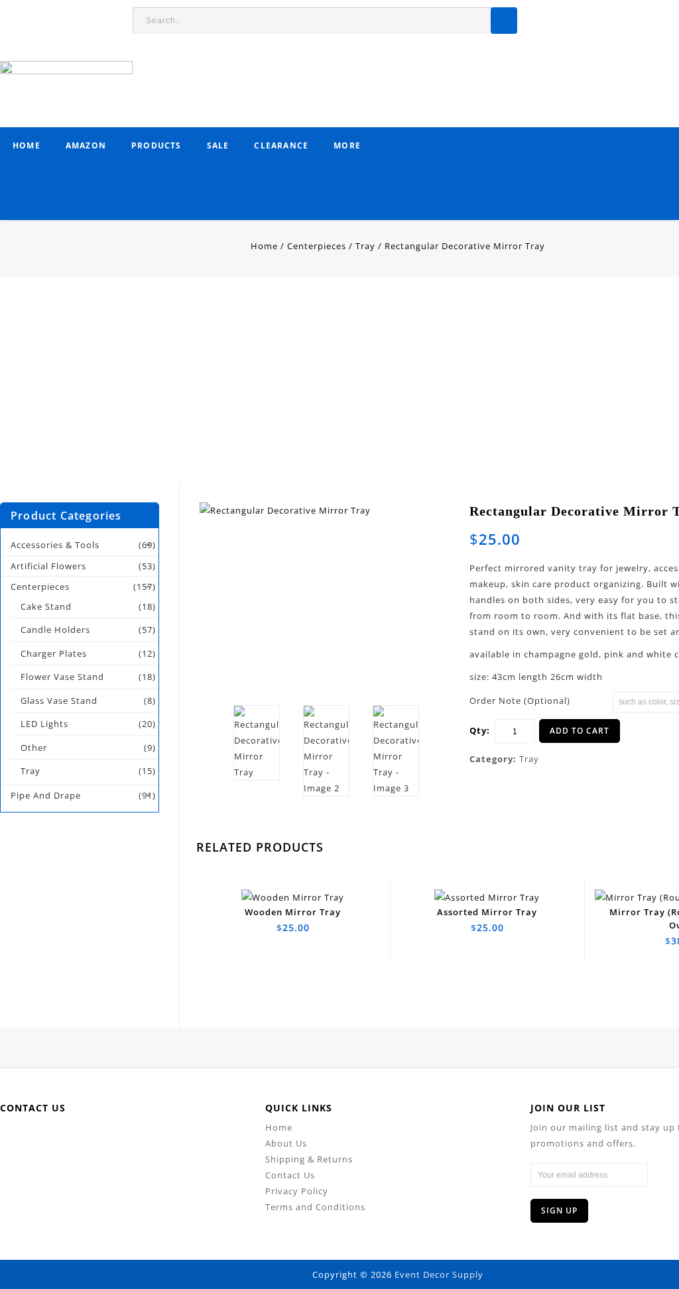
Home (26, 145)
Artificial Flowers (48, 566)
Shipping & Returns (309, 1159)
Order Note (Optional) (519, 700)
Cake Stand (46, 606)
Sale (218, 145)
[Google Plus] (170, 1139)
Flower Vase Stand (62, 677)
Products (156, 145)
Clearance (281, 145)
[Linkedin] (111, 1139)
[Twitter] (81, 1139)
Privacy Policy (296, 1191)
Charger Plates (54, 653)
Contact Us (290, 1175)
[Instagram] (200, 1139)
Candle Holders (55, 630)
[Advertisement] (339, 389)
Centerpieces (316, 246)
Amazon (86, 145)
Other (34, 748)
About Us (286, 1143)
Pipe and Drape (46, 795)
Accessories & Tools (55, 545)
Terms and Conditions (315, 1207)
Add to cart (579, 730)
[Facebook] (51, 1139)
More (347, 145)
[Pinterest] (141, 1139)
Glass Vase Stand (59, 700)
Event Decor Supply (439, 1274)
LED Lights (44, 724)
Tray (365, 246)
